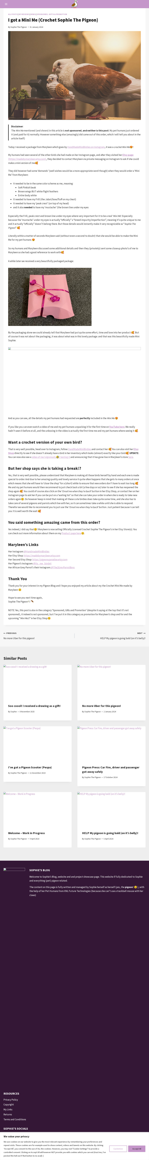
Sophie (14, 711)
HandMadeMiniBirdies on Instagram (86, 147)
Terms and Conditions (14, 1119)
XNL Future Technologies (77, 891)
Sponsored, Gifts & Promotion (52, 14)
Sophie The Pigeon (19, 27)
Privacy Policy (10, 1099)
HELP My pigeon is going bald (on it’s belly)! (123, 636)
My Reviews (24, 14)
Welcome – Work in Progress (26, 833)
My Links (7, 1109)
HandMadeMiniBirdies (79, 449)
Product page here (71, 533)
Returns (7, 1114)
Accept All (136, 1148)
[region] (74, 1146)
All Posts (12, 14)
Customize (118, 1148)
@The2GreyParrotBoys (63, 567)
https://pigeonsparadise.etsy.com (49, 559)
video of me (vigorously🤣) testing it (51, 457)
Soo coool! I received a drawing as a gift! (34, 706)
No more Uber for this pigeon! (19, 636)
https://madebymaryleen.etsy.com (42, 555)
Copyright (8, 1104)
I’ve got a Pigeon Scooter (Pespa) (30, 767)
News (33, 14)
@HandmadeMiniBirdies (36, 551)
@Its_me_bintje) (42, 563)
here (130, 457)
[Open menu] (6, 4)
